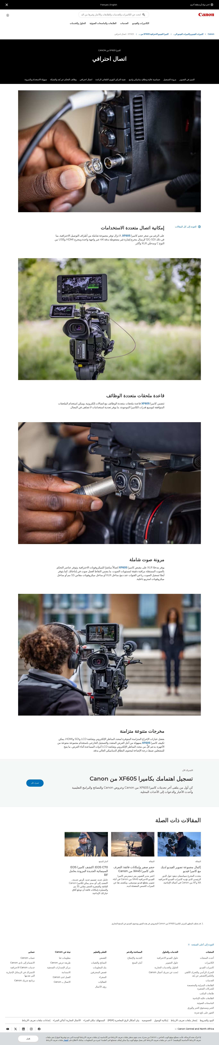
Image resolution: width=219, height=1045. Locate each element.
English (113, 5)
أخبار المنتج (103, 861)
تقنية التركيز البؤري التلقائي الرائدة (111, 79)
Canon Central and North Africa (195, 1028)
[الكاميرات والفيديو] (131, 23)
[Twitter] (15, 1029)
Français (104, 5)
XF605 (126, 235)
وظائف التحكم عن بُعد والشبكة (63, 79)
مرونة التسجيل (169, 79)
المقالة (198, 861)
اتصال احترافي (86, 79)
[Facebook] (39, 1029)
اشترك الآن (35, 783)
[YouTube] (7, 1029)
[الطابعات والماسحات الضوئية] (88, 23)
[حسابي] (7, 15)
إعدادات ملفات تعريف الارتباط (36, 1020)
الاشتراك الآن (187, 770)
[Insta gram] (31, 1029)
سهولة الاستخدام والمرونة (36, 79)
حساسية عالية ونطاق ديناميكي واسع (144, 79)
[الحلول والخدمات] (68, 23)
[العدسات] (119, 23)
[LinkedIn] (23, 1029)
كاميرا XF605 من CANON (109, 50)
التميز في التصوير (187, 79)
